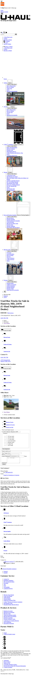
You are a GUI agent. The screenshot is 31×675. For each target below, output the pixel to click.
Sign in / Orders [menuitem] (8, 46)
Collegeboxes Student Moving (11, 620)
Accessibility (7, 587)
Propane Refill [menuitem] (10, 283)
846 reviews (11, 313)
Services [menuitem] (9, 256)
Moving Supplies (7, 531)
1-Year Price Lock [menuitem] (8, 37)
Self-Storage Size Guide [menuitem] (12, 183)
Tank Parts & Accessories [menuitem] (13, 290)
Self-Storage (6, 512)
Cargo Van (10, 443)
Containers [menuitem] (8, 144)
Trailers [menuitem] (5, 82)
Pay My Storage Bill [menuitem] (11, 186)
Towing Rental (7, 599)
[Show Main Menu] (2, 14)
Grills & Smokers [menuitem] (11, 286)
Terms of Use (7, 663)
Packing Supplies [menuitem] (11, 219)
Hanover (6, 296)
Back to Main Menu (12, 84)
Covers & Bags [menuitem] (10, 222)
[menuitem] (18, 109)
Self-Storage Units (8, 603)
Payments (6, 583)
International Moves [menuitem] (11, 151)
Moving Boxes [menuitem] (10, 218)
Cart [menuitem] (6, 42)
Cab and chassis (11, 440)
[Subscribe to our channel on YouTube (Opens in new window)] (5, 648)
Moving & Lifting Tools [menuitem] (12, 223)
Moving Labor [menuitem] (7, 249)
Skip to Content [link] (4, 11)
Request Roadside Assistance (9, 568)
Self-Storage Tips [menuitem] (11, 188)
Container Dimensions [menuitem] (12, 155)
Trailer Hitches (7, 541)
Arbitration (6, 660)
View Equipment (5, 448)
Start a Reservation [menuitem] (11, 86)
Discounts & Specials (9, 623)
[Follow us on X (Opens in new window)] (5, 646)
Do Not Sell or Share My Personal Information (15, 666)
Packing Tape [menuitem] (10, 224)
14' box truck (11, 437)
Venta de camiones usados (10, 615)
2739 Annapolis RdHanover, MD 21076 (5, 360)
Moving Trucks (7, 337)
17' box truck (11, 439)
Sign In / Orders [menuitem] (7, 44)
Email (6, 456)
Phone (3, 454)
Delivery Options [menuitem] (11, 149)
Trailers (10, 82)
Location (4, 431)
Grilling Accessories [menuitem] (11, 284)
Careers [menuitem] (5, 38)
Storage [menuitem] (6, 172)
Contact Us (6, 579)
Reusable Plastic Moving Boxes (11, 604)
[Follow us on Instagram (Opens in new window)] (5, 640)
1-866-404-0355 (9, 472)
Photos (7, 323)
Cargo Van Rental (8, 596)
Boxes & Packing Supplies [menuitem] (10, 215)
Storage (10, 172)
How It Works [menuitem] (10, 255)
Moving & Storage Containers (13, 602)
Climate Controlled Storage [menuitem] (13, 180)
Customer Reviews (8, 588)
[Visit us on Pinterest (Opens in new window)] (5, 642)
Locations (8, 667)
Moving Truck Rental (9, 595)
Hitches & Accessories (9, 612)
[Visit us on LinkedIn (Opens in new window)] (5, 644)
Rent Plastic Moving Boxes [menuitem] (13, 227)
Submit (3, 464)
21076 (5, 297)
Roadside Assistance (8, 580)
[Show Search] (4, 33)
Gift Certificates (7, 622)
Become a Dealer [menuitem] (8, 39)
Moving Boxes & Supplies (10, 616)
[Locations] (6, 32)
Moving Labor (14, 249)
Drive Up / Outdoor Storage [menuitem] (13, 184)
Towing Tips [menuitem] (10, 112)
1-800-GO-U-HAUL (9, 561)
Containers (18, 144)
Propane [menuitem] (6, 280)
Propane (10, 280)
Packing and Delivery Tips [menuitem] (15, 153)
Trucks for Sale (7, 330)
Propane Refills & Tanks (9, 619)
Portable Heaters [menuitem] (10, 287)
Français (6, 571)
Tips (5, 584)
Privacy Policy (7, 661)
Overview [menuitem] (9, 252)
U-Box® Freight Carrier (9, 634)
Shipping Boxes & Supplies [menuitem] (13, 220)
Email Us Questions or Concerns (11, 475)
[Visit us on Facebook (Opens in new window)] (5, 637)
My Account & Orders (9, 581)
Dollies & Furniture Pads (9, 600)
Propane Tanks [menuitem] (10, 288)
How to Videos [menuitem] (10, 87)
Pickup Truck (11, 442)
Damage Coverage (8, 617)
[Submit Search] (16, 34)
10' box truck (11, 436)
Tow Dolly (10, 445)
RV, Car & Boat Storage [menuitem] (12, 182)
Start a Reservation (11, 109)
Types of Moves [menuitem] (10, 258)
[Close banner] (2, 1)
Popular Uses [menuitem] (10, 150)
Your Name (5, 453)
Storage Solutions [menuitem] (11, 226)
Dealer (5, 633)
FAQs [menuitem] (8, 90)
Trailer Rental (7, 597)
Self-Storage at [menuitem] (12, 176)
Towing (6, 106)
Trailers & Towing (8, 344)
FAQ (5, 585)
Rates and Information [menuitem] (12, 147)
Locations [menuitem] (7, 41)
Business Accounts (8, 611)
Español (5, 572)
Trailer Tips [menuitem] (9, 88)
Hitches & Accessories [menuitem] (12, 91)
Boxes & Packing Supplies (23, 215)
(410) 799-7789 (4, 318)
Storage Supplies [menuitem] (11, 190)
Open (2, 10)
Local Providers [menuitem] (10, 254)
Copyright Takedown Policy (10, 664)
